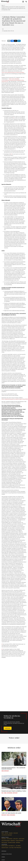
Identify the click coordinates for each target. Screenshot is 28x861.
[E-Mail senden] (8, 41)
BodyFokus (13, 840)
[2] (11, 154)
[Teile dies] (12, 41)
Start (3, 5)
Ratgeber (11, 833)
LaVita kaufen (21, 838)
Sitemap (3, 860)
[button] (26, 1)
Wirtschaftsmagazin (6, 840)
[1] (13, 118)
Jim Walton (18, 845)
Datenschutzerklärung (7, 854)
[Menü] (23, 1)
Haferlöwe (18, 842)
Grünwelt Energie (11, 842)
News (3, 833)
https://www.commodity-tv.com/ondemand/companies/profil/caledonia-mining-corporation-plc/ (13, 80)
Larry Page (11, 847)
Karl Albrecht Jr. (11, 845)
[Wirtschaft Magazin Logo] (5, 2)
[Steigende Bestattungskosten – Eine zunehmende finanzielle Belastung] (14, 763)
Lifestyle (6, 833)
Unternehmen (9, 838)
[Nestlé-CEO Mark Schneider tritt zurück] (14, 807)
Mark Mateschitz (17, 847)
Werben (3, 857)
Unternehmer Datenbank (7, 835)
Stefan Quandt (5, 845)
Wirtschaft (15, 833)
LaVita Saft (15, 838)
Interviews (4, 838)
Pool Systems (4, 842)
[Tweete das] (15, 41)
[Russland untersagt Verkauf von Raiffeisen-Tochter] (14, 785)
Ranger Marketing (19, 840)
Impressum (4, 851)
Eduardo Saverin (5, 847)
